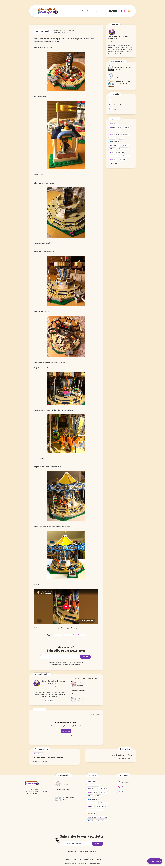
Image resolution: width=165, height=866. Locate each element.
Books (128, 127)
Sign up (67, 859)
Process (81, 635)
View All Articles (49, 700)
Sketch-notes (124, 148)
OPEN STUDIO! (119, 75)
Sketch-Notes (86, 11)
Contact (98, 859)
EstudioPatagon (96, 863)
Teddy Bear (114, 156)
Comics (78, 11)
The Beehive (126, 156)
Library (95, 11)
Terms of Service (88, 859)
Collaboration (115, 134)
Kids (121, 138)
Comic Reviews (81, 683)
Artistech (83, 863)
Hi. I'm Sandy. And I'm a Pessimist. (49, 757)
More (100, 11)
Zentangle (114, 163)
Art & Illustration (116, 127)
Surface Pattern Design (117, 152)
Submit (85, 657)
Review (113, 148)
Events (59, 635)
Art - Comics (114, 124)
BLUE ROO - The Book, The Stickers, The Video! (123, 83)
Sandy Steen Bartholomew (54, 681)
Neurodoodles (115, 145)
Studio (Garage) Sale (122, 755)
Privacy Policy (76, 859)
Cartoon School (115, 131)
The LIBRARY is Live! (83, 698)
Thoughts (114, 159)
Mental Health (70, 635)
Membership (69, 11)
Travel (123, 159)
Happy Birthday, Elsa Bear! (123, 67)
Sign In (113, 11)
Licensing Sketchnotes (78, 690)
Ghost (74, 863)
